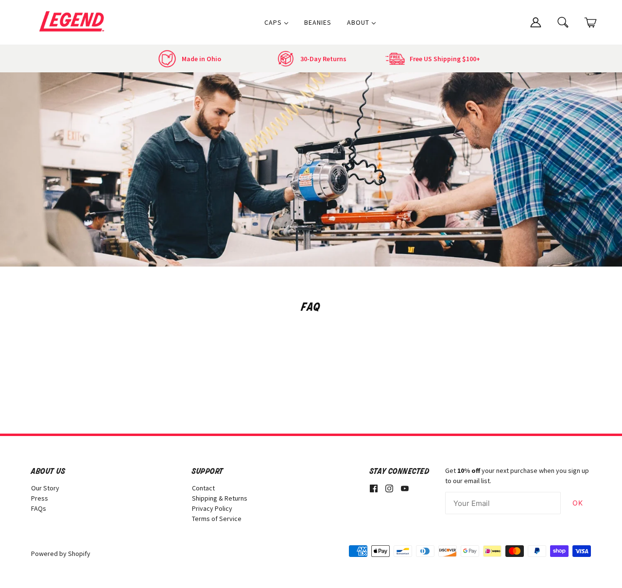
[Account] (535, 21)
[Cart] (590, 23)
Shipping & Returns (219, 498)
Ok (577, 503)
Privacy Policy (212, 508)
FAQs (38, 508)
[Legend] (73, 21)
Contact (203, 488)
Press (39, 498)
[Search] (563, 21)
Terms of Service (217, 518)
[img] (373, 488)
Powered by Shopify (60, 553)
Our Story (45, 488)
